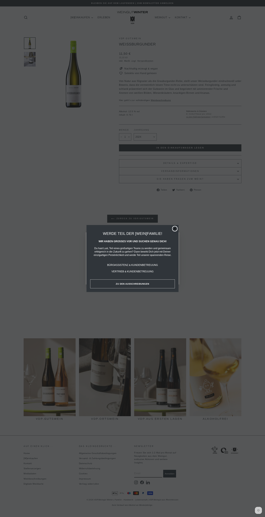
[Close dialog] (174, 228)
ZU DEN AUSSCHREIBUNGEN (132, 284)
